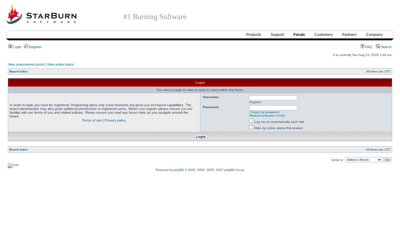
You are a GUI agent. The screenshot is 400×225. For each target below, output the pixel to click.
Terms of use (92, 120)
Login (16, 47)
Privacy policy (115, 120)
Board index (18, 71)
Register (35, 47)
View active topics (60, 64)
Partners (349, 34)
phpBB (179, 170)
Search (386, 47)
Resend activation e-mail (267, 115)
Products (253, 34)
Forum (299, 34)
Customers (323, 34)
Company (374, 34)
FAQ (368, 47)
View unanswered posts (26, 64)
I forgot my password (264, 112)
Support (277, 34)
